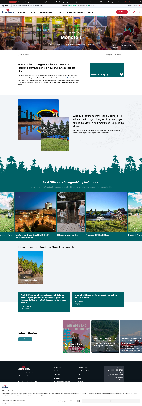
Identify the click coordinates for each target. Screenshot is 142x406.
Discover (33, 12)
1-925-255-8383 (116, 375)
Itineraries (117, 55)
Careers (80, 382)
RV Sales (59, 12)
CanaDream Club (46, 12)
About (56, 371)
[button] (11, 229)
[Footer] (118, 379)
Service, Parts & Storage (75, 12)
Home (50, 44)
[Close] (26, 12)
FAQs (79, 378)
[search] (139, 5)
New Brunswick (80, 44)
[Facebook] (18, 381)
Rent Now (122, 12)
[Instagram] (27, 381)
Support (91, 12)
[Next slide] (138, 217)
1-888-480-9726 (116, 370)
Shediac (69, 78)
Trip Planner (58, 44)
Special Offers (82, 367)
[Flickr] (36, 381)
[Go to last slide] (3, 217)
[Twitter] (22, 381)
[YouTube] (31, 381)
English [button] (7, 5)
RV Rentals (21, 12)
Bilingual (109, 55)
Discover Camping (99, 74)
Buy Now (134, 12)
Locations (57, 374)
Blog (79, 374)
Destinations (69, 44)
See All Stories (25, 339)
